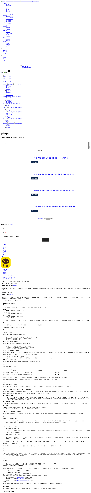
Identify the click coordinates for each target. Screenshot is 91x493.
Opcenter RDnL (9, 20)
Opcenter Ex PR (9, 17)
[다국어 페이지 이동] (1, 55)
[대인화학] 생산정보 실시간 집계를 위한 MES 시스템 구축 (51, 158)
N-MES (7, 6)
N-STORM (8, 5)
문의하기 (8, 44)
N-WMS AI (8, 9)
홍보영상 (8, 34)
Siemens (5, 15)
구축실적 (5, 26)
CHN (10, 81)
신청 (45, 239)
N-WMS (8, 8)
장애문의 (8, 46)
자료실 (7, 43)
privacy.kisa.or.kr (20, 477)
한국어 (4, 57)
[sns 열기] (1, 48)
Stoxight (7, 12)
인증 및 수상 (9, 33)
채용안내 (8, 40)
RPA (7, 25)
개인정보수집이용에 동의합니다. (11, 236)
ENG (10, 78)
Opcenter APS (9, 21)
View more (34, 162)
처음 (39, 218)
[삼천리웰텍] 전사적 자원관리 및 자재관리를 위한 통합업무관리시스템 (54, 206)
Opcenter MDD (9, 19)
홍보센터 (5, 30)
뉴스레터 (8, 36)
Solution (5, 3)
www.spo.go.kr (20, 478)
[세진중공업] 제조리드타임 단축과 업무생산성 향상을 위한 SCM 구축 (54, 190)
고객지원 (5, 41)
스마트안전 (8, 23)
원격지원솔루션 (9, 14)
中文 (4, 60)
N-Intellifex (8, 11)
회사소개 (5, 37)
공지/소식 (8, 32)
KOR (10, 76)
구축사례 (8, 29)
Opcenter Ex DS (9, 16)
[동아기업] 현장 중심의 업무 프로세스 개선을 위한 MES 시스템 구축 (54, 174)
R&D (4, 22)
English (4, 58)
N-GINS (8, 4)
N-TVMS (8, 10)
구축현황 (8, 27)
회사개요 (8, 39)
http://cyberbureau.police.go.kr (22, 480)
